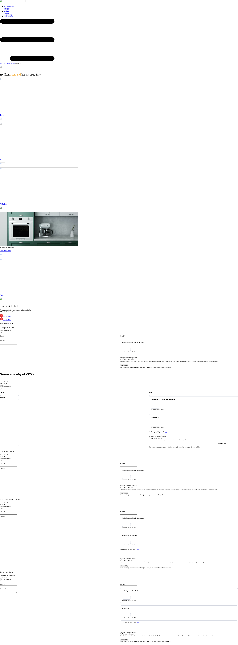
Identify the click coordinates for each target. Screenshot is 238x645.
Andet (2, 295)
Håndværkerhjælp (9, 63)
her (166, 432)
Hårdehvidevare (5, 251)
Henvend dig (124, 365)
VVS (2, 160)
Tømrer (2, 115)
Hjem (1, 63)
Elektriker (3, 204)
